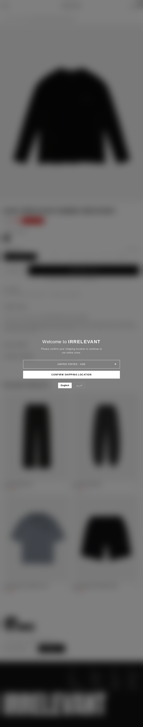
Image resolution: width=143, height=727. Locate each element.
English (65, 385)
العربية (79, 385)
